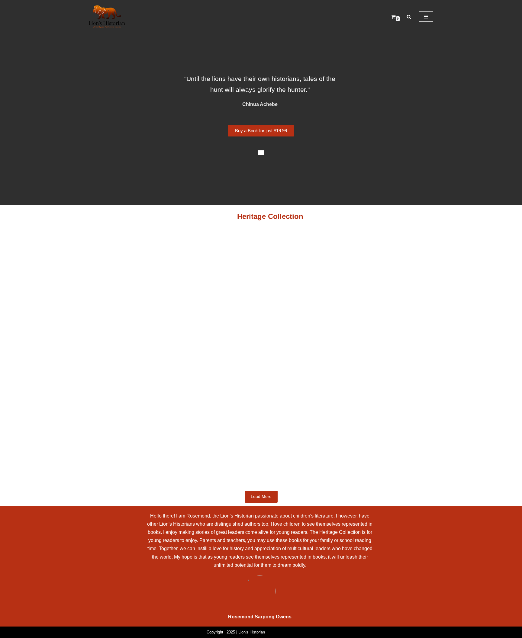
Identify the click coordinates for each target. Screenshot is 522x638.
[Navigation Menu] (426, 16)
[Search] (409, 16)
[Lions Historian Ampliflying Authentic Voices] (107, 16)
